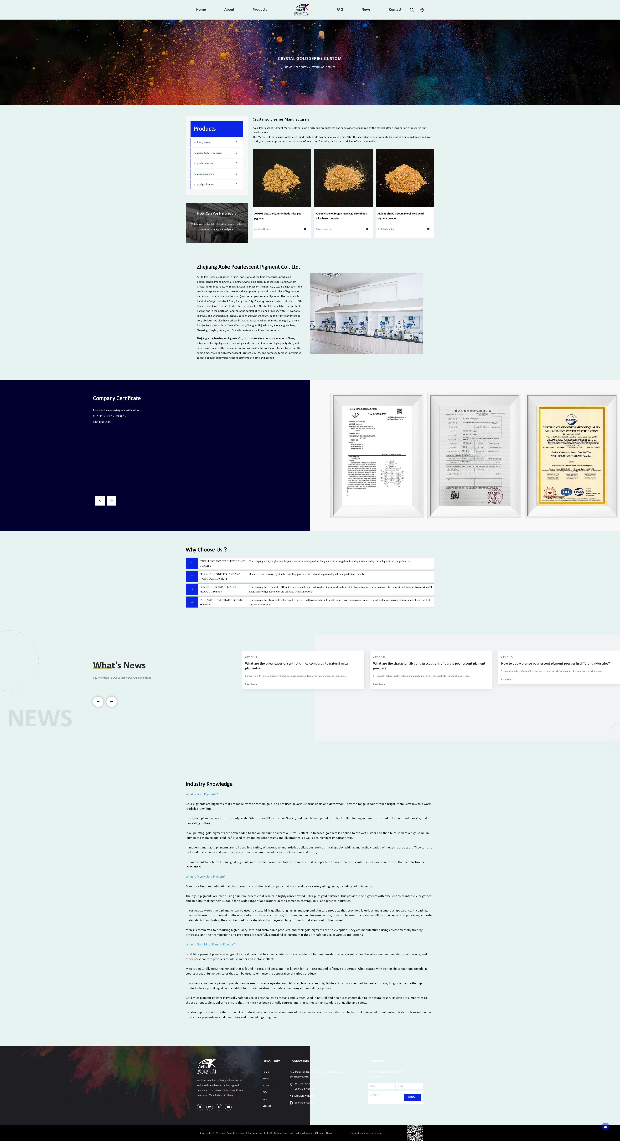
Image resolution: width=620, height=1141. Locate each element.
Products (260, 10)
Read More (251, 684)
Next (111, 501)
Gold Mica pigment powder (204, 954)
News (366, 10)
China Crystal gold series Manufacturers (258, 281)
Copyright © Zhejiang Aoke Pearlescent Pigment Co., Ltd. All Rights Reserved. (247, 1133)
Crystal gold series (204, 184)
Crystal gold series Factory (367, 1133)
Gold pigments (195, 804)
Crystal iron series (203, 163)
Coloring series (202, 142)
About (229, 10)
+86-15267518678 (303, 1083)
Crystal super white (204, 174)
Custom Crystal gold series (261, 348)
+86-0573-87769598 (304, 1089)
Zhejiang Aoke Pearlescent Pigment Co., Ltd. (254, 286)
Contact (395, 10)
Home (201, 10)
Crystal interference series (208, 153)
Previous (100, 501)
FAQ (339, 10)
